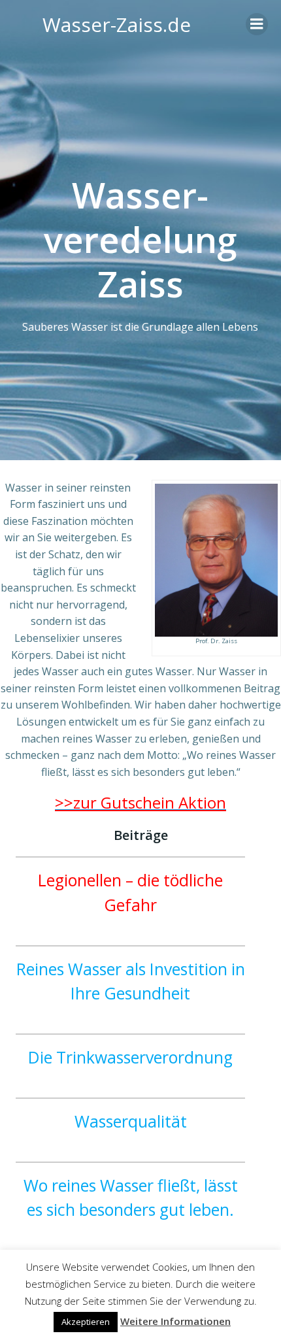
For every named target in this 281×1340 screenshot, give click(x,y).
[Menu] (257, 24)
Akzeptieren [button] (85, 1322)
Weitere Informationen (175, 1321)
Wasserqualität (130, 1121)
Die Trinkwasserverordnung (130, 1057)
